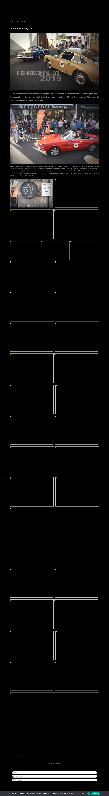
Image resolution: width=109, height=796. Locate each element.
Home (12, 21)
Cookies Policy (95, 793)
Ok (88, 793)
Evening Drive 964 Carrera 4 (54, 775)
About (17, 21)
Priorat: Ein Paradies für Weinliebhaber (54, 771)
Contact (23, 21)
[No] (107, 793)
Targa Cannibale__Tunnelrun (54, 779)
